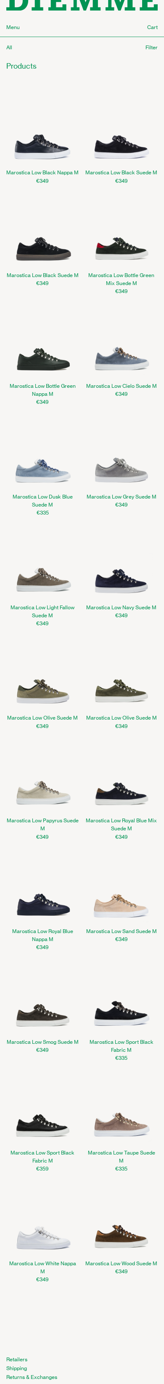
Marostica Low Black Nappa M (42, 172)
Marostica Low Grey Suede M (121, 496)
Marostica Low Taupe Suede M (121, 1156)
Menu (13, 27)
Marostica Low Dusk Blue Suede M (43, 500)
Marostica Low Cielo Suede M (121, 386)
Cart (152, 27)
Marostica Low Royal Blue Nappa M (42, 935)
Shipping (16, 1368)
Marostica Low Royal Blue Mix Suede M (121, 824)
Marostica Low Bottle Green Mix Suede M (121, 279)
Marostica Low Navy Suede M (121, 607)
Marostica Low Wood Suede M (121, 1263)
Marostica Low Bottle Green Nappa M (43, 390)
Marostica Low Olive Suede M (42, 718)
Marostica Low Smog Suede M (43, 1042)
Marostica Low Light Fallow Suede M (42, 611)
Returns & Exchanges (31, 1377)
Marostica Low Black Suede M (121, 172)
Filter (151, 47)
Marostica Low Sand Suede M (121, 931)
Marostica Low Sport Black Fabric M (121, 1046)
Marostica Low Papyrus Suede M (43, 824)
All (9, 47)
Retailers (16, 1359)
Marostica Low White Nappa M (42, 1267)
